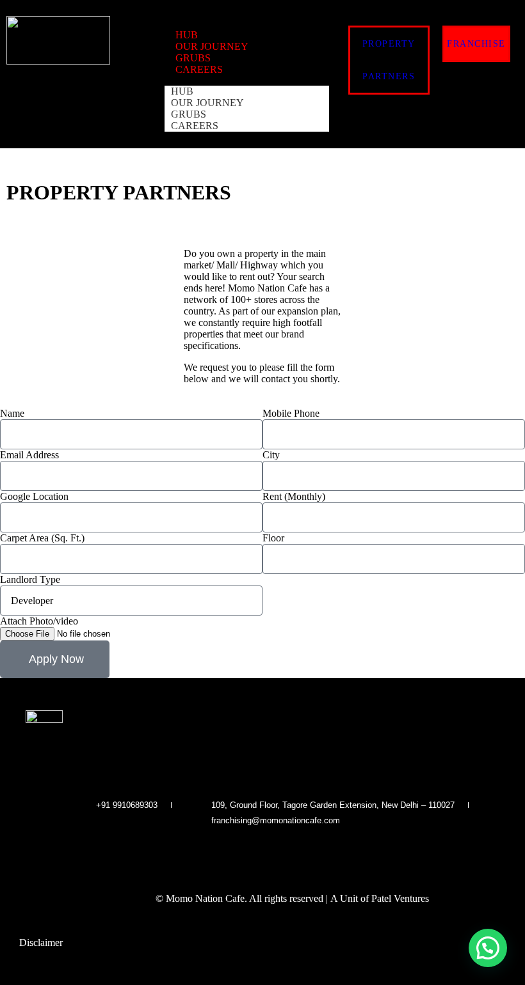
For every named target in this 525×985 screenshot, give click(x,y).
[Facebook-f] (236, 852)
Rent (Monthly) (293, 496)
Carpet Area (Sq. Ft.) (42, 537)
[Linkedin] (288, 852)
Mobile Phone (290, 413)
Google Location (34, 496)
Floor (273, 537)
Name (12, 413)
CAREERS (199, 69)
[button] (488, 948)
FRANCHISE (476, 44)
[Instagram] (262, 852)
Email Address (29, 454)
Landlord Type (30, 579)
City (271, 454)
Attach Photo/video (39, 621)
